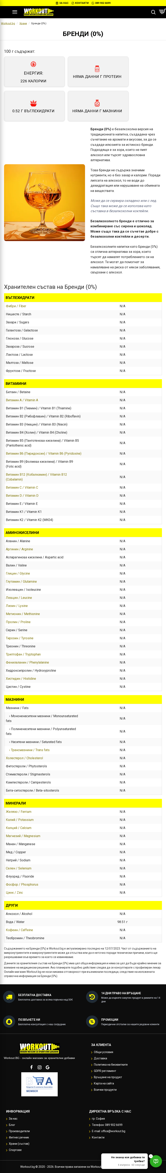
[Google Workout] (48, 1067)
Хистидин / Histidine (21, 679)
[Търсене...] (153, 12)
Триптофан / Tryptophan (23, 654)
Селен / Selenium (18, 868)
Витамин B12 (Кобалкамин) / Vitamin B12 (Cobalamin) (36, 477)
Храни (23, 23)
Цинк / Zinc (14, 893)
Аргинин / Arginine (19, 549)
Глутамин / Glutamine (21, 581)
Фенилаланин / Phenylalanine (27, 662)
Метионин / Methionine (23, 614)
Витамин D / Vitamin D (22, 496)
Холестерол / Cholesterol (24, 758)
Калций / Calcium (18, 828)
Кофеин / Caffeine (19, 930)
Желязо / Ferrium (18, 812)
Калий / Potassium (20, 820)
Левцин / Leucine (19, 598)
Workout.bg (8, 23)
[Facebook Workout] (31, 1067)
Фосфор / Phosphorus (22, 884)
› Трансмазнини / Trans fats (28, 750)
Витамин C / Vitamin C (22, 487)
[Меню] (14, 12)
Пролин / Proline (18, 622)
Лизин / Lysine (17, 606)
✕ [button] (151, 1156)
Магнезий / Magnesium (23, 836)
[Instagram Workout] (39, 1067)
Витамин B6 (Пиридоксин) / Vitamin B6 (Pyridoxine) (43, 453)
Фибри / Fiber (16, 306)
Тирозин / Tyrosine (19, 638)
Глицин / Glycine (18, 573)
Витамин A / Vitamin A (22, 400)
